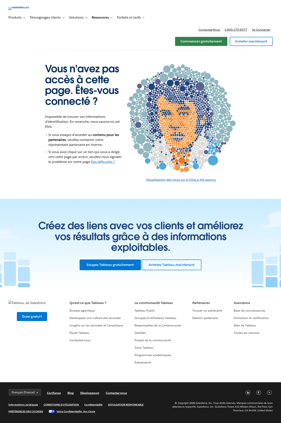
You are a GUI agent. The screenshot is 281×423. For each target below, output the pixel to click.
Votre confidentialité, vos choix (76, 411)
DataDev (140, 333)
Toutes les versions (246, 333)
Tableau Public (145, 310)
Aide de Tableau (245, 325)
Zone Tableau (144, 347)
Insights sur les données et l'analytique (96, 325)
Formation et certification (251, 318)
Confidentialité (93, 404)
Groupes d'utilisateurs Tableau (155, 318)
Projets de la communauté (153, 340)
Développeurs (89, 393)
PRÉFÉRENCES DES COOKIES (25, 411)
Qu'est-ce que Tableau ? (88, 303)
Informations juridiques (23, 404)
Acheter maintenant (251, 41)
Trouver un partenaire (207, 310)
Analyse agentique (82, 310)
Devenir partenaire (205, 318)
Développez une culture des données (95, 318)
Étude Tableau (79, 333)
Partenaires (201, 303)
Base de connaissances (249, 310)
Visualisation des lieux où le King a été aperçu (181, 180)
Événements (143, 362)
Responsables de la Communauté (158, 325)
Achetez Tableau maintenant (171, 265)
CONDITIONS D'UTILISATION (61, 404)
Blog (70, 393)
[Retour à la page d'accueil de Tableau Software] (23, 7)
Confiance (54, 393)
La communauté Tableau (154, 303)
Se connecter (261, 30)
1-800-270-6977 (235, 30)
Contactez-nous (209, 30)
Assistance (242, 303)
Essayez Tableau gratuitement (110, 265)
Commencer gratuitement (201, 41)
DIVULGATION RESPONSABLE (126, 404)
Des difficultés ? (103, 162)
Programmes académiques (153, 355)
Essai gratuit (32, 316)
